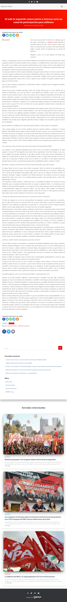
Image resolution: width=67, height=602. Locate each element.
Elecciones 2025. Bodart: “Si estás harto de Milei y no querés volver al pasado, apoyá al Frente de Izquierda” (34, 366)
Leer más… (8, 466)
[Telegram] (14, 35)
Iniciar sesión (9, 382)
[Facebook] (3, 35)
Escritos (11, 323)
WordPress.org (10, 392)
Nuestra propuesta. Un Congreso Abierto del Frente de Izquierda (30, 459)
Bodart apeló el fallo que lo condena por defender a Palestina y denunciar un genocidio (28, 370)
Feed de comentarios (11, 388)
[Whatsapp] (10, 35)
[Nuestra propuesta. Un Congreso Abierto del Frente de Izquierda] (33, 434)
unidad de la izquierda (23, 326)
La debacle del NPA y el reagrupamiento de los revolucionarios (30, 577)
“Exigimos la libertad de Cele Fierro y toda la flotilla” (19, 363)
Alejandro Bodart (52, 42)
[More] (17, 35)
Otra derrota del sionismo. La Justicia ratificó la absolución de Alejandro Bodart (26, 360)
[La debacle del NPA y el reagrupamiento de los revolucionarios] (33, 551)
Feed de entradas (10, 385)
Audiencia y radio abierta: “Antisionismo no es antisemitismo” (21, 373)
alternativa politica (12, 326)
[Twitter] (7, 35)
